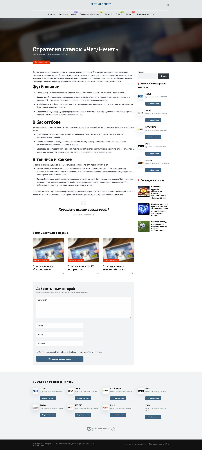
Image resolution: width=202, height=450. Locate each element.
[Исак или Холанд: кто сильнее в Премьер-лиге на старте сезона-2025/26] (144, 232)
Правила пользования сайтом (159, 444)
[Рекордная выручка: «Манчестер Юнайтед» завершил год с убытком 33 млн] (144, 197)
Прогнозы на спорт (145, 14)
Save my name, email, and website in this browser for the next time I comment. (70, 352)
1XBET (148, 94)
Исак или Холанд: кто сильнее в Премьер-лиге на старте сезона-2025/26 (159, 226)
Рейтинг (51, 14)
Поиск (140, 72)
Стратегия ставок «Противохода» (43, 268)
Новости (129, 14)
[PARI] (141, 148)
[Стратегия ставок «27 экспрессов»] (83, 250)
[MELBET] (71, 410)
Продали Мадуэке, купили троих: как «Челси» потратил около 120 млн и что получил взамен (159, 210)
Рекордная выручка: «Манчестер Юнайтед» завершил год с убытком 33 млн (158, 192)
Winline (148, 160)
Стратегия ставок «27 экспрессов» (81, 268)
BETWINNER (150, 127)
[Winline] (141, 165)
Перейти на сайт (153, 103)
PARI (147, 144)
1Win (147, 405)
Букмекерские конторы (90, 14)
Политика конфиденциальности (135, 444)
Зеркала (108, 14)
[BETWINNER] (141, 132)
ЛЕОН (148, 110)
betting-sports (101, 4)
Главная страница (39, 54)
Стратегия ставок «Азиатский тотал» (114, 268)
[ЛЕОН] (141, 115)
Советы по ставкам (67, 14)
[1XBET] (141, 98)
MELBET (79, 405)
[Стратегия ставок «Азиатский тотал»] (118, 250)
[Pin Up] (106, 410)
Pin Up (113, 405)
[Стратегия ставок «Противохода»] (48, 250)
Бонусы (119, 14)
